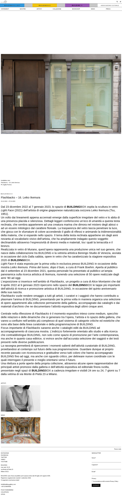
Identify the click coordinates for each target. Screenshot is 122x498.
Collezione (57, 9)
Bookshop (76, 9)
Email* (94, 471)
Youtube (4, 461)
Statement (5, 9)
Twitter (4, 457)
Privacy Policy (114, 481)
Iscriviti (96, 485)
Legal (3, 494)
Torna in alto (117, 449)
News (93, 9)
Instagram (5, 453)
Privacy (94, 478)
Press (108, 9)
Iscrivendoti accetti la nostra (101, 481)
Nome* (94, 458)
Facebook (4, 455)
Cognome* (95, 464)
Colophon (5, 492)
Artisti (39, 9)
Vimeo (3, 459)
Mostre (23, 9)
